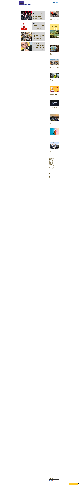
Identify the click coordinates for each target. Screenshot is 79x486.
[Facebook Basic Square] (49, 480)
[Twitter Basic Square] (51, 480)
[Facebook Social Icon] (55, 2)
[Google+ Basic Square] (52, 480)
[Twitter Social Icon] (57, 2)
